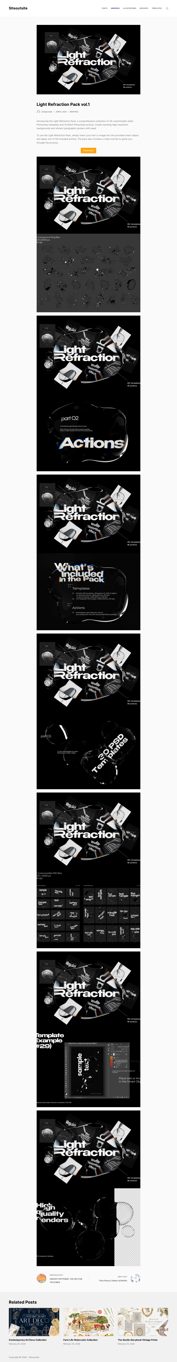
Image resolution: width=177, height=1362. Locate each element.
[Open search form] (167, 8)
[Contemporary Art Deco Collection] (34, 1322)
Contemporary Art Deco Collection (27, 1339)
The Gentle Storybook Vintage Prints (138, 1339)
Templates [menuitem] (157, 8)
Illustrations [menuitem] (129, 8)
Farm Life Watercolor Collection (80, 1339)
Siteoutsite (18, 8)
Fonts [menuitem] (104, 8)
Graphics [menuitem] (115, 8)
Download (88, 150)
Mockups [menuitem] (144, 8)
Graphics (74, 112)
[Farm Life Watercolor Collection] (88, 1322)
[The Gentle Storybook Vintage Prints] (143, 1322)
